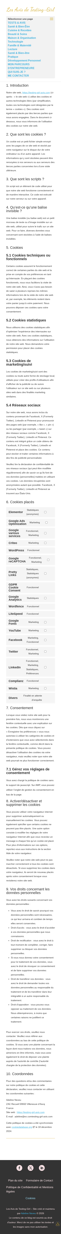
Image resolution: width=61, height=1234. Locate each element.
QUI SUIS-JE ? (17, 72)
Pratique (13, 56)
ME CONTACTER (18, 75)
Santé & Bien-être (18, 53)
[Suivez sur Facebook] (19, 1168)
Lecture (12, 49)
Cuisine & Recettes (19, 30)
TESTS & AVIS (17, 22)
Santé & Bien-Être (19, 26)
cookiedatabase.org (22, 1127)
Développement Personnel (24, 60)
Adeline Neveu (28, 1213)
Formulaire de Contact (39, 1180)
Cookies (30, 1198)
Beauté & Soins (17, 34)
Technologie (15, 41)
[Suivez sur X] (31, 1168)
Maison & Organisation (22, 37)
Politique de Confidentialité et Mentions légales (29, 1189)
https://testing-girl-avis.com (36, 92)
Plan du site (15, 1180)
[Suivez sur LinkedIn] (42, 1168)
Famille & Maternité (19, 45)
